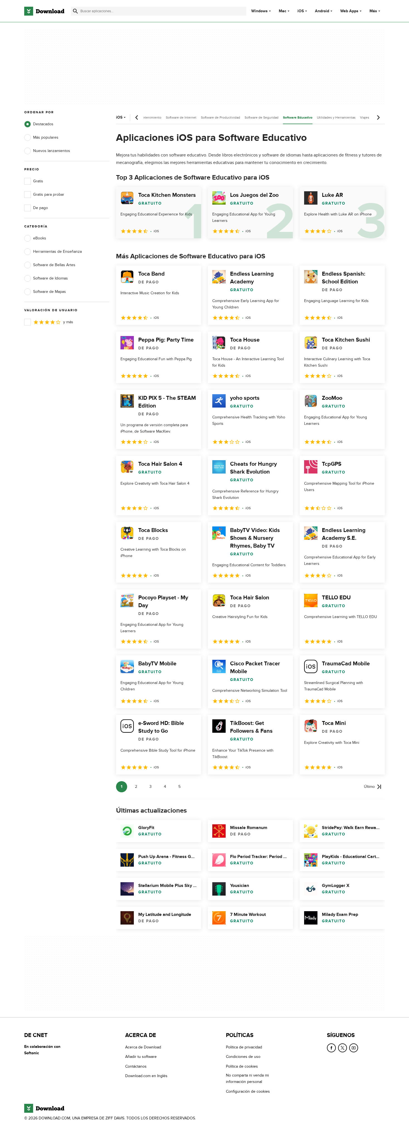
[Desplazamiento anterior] (137, 117)
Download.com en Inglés (146, 1075)
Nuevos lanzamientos (51, 150)
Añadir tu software (141, 1057)
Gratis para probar (48, 194)
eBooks (39, 238)
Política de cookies (242, 1066)
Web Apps (349, 11)
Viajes (364, 117)
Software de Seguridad (262, 117)
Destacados (43, 124)
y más (68, 322)
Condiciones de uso (243, 1057)
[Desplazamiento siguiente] (378, 117)
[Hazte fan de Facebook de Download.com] (331, 1047)
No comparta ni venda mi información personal (247, 1078)
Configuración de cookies (248, 1091)
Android (322, 11)
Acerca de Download (143, 1047)
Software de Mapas (49, 291)
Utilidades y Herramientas (336, 117)
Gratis (38, 181)
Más (373, 11)
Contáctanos (136, 1066)
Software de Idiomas (50, 278)
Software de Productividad (220, 117)
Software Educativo (297, 118)
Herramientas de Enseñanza (57, 251)
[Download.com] (44, 11)
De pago (40, 207)
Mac (282, 11)
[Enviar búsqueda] (75, 11)
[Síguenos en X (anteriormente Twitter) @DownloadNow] (342, 1047)
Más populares (45, 137)
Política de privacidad (244, 1047)
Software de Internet (181, 117)
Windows (259, 11)
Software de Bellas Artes (54, 265)
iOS (300, 11)
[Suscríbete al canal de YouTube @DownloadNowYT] (353, 1047)
